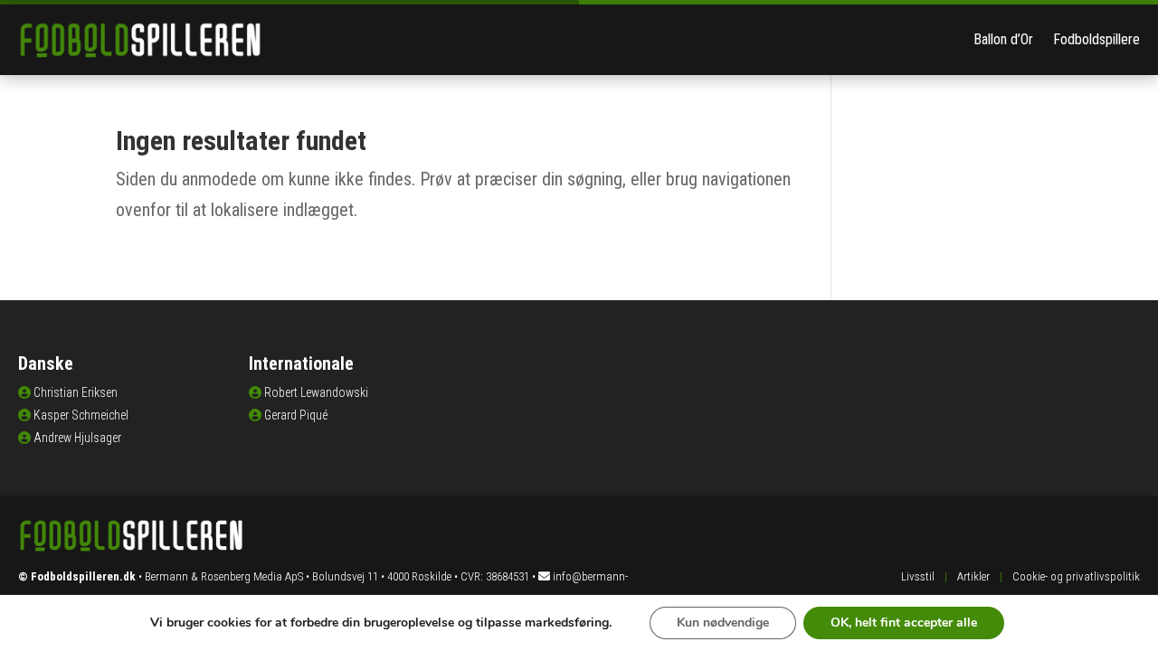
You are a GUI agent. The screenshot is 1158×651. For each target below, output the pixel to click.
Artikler (973, 576)
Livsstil (918, 576)
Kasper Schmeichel (80, 415)
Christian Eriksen (75, 392)
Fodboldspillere (1096, 39)
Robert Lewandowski (316, 392)
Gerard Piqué (295, 415)
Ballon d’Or (1003, 39)
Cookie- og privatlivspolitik (1076, 576)
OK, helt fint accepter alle (904, 622)
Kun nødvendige (723, 622)
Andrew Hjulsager (77, 437)
